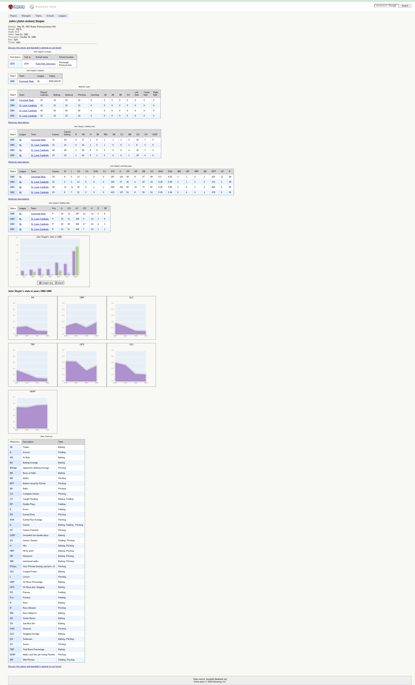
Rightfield (155, 93)
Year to (27, 57)
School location (66, 57)
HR (135, 171)
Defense (69, 95)
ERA (170, 171)
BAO (160, 171)
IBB (179, 171)
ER (127, 171)
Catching (95, 95)
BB (129, 134)
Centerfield (147, 93)
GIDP (155, 134)
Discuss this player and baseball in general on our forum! (34, 48)
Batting (56, 95)
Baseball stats (46, 6)
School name (42, 57)
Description (28, 442)
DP (105, 208)
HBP (196, 171)
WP (187, 171)
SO (137, 134)
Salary (52, 76)
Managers (26, 16)
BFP (214, 171)
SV (104, 171)
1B (105, 95)
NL (20, 140)
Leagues (62, 16)
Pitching (82, 95)
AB (83, 134)
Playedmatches (44, 93)
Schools (50, 16)
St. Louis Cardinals (28, 105)
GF (222, 171)
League (40, 76)
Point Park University (46, 64)
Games (55, 134)
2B (113, 95)
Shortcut (14, 442)
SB (114, 134)
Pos (54, 208)
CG (86, 171)
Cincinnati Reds (26, 81)
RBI (105, 134)
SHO (95, 171)
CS (121, 134)
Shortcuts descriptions (18, 122)
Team (21, 76)
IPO (113, 171)
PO (84, 208)
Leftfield (137, 93)
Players (13, 16)
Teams (39, 16)
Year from (14, 57)
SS (128, 95)
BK (205, 171)
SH (145, 134)
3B (120, 95)
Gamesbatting (67, 133)
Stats (60, 442)
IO (77, 208)
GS (78, 171)
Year (12, 76)
